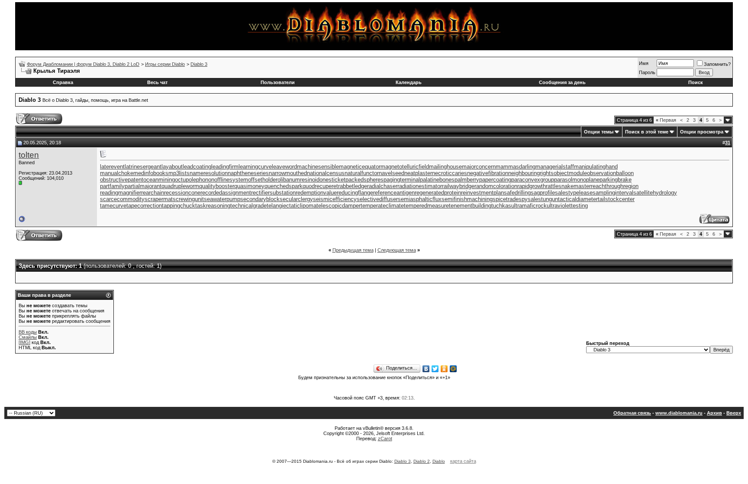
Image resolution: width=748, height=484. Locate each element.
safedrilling (517, 192)
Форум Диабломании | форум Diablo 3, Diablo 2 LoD (83, 64)
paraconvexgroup (532, 179)
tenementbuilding (470, 205)
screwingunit (188, 199)
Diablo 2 (421, 461)
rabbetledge (352, 186)
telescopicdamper (338, 205)
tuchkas (501, 205)
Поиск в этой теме (646, 131)
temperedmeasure (426, 205)
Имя (643, 63)
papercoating (495, 179)
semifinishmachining (467, 199)
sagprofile (543, 192)
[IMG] (24, 342)
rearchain (152, 192)
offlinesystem (231, 179)
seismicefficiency (335, 199)
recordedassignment (225, 192)
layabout (172, 166)
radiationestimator (419, 186)
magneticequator (359, 166)
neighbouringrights (531, 173)
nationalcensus (326, 173)
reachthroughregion (614, 186)
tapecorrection (144, 205)
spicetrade (506, 199)
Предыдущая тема (353, 250)
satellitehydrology (655, 192)
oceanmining (159, 179)
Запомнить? (717, 64)
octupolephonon (194, 179)
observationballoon (610, 173)
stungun (548, 199)
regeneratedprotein (438, 192)
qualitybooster (216, 186)
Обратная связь (632, 413)
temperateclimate (382, 205)
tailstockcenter (616, 199)
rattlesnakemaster (568, 186)
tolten (29, 154)
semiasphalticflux (420, 199)
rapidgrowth (531, 186)
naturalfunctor (362, 173)
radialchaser (382, 186)
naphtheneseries (248, 173)
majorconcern (479, 166)
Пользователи (278, 82)
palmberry (467, 179)
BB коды (28, 332)
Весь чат (157, 82)
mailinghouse (445, 166)
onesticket (332, 179)
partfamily (112, 186)
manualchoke (116, 173)
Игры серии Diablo (165, 64)
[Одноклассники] (444, 368)
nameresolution (209, 173)
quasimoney (249, 186)
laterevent (112, 166)
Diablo (438, 461)
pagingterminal (402, 179)
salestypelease (574, 192)
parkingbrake (616, 179)
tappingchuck (178, 205)
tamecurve (113, 205)
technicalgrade (248, 205)
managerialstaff (554, 166)
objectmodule (570, 173)
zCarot (385, 438)
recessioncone (182, 192)
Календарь (409, 82)
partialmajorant (143, 186)
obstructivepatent (121, 179)
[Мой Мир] (453, 368)
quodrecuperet (320, 186)
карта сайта (463, 461)
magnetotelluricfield (404, 166)
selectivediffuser (377, 199)
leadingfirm (225, 166)
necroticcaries (449, 173)
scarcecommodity (122, 199)
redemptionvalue (316, 192)
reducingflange (355, 192)
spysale (528, 199)
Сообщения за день (562, 82)
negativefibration (487, 173)
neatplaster (418, 173)
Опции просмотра (701, 131)
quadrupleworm (180, 186)
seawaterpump (222, 199)
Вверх (733, 413)
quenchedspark (283, 186)
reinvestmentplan (482, 192)
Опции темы (598, 131)
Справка (63, 82)
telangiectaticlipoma (291, 205)
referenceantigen (394, 192)
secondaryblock (260, 199)
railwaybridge (458, 186)
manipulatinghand (596, 166)
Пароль (647, 72)
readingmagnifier (120, 192)
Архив (714, 413)
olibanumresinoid (298, 179)
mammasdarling (515, 166)
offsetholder (262, 179)
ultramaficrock (529, 205)
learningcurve (255, 166)
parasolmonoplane (577, 179)
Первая (666, 120)
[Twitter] (435, 368)
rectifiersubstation (273, 192)
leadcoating (197, 166)
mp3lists (179, 173)
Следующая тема (396, 250)
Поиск (695, 82)
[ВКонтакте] (426, 368)
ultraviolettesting (567, 205)
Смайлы (28, 337)
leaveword (284, 166)
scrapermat (159, 199)
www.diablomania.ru (679, 413)
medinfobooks (150, 173)
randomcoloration (495, 186)
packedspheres (364, 179)
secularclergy (296, 199)
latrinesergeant (143, 166)
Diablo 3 (198, 64)
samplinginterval (613, 192)
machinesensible (318, 166)
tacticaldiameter (578, 199)
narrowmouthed (288, 173)
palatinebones (437, 179)
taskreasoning (212, 205)
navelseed (391, 173)
